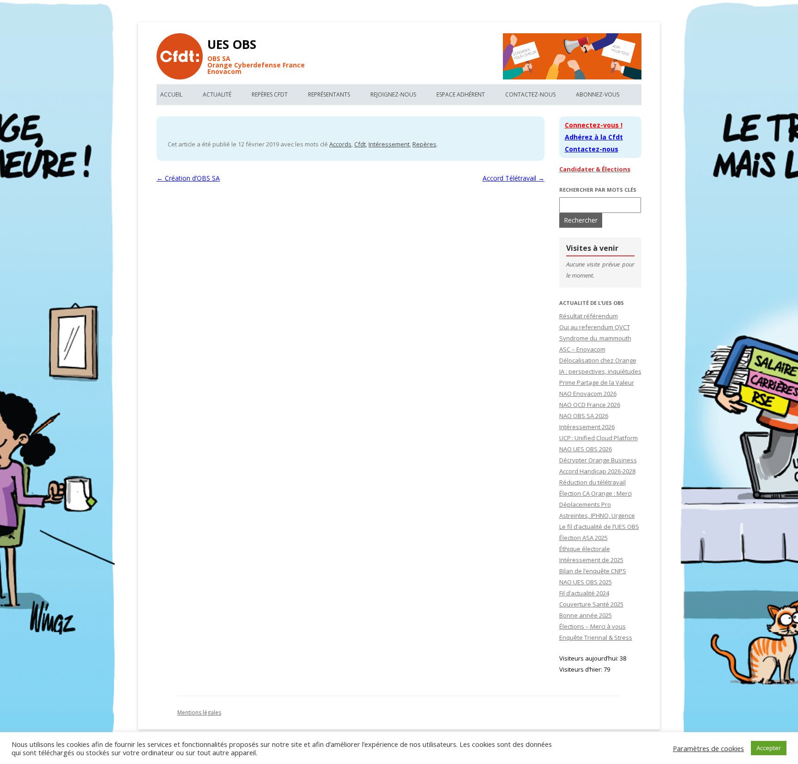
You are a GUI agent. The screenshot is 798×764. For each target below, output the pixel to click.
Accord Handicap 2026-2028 (597, 471)
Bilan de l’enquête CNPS (592, 571)
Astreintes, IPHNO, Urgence (597, 515)
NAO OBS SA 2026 (583, 416)
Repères (424, 144)
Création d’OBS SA (188, 178)
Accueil (171, 94)
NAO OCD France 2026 (589, 404)
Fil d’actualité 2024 (584, 593)
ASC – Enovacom (582, 349)
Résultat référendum (588, 316)
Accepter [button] (768, 748)
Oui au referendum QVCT (594, 327)
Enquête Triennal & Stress (595, 637)
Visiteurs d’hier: (581, 669)
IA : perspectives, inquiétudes (600, 371)
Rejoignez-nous (393, 94)
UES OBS (231, 44)
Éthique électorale (584, 549)
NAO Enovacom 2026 (588, 393)
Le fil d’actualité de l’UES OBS (599, 526)
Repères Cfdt (270, 94)
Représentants (329, 94)
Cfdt (360, 144)
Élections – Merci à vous (592, 626)
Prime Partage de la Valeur (596, 382)
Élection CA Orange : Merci (595, 493)
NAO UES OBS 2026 (585, 449)
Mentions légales (199, 712)
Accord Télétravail (513, 178)
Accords (340, 144)
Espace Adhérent (460, 94)
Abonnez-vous (597, 94)
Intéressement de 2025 (591, 560)
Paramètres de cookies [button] (708, 748)
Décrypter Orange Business (598, 460)
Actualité (217, 94)
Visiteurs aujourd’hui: (589, 658)
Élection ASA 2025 (583, 538)
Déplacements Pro (585, 504)
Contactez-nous (530, 94)
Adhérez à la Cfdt (594, 137)
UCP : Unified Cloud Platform (598, 438)
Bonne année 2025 (585, 615)
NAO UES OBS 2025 (585, 582)
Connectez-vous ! (594, 125)
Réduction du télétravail (592, 482)
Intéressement (389, 144)
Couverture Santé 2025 (591, 604)
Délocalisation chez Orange (597, 360)
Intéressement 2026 (587, 427)
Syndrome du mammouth (595, 338)
